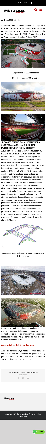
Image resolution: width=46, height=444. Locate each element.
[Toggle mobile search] (35, 9)
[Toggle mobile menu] (40, 9)
